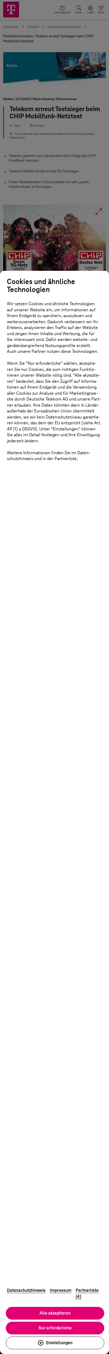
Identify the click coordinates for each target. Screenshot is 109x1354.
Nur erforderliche (55, 1328)
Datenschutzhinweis (26, 1290)
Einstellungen (59, 1343)
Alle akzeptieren (55, 1313)
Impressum (60, 1290)
